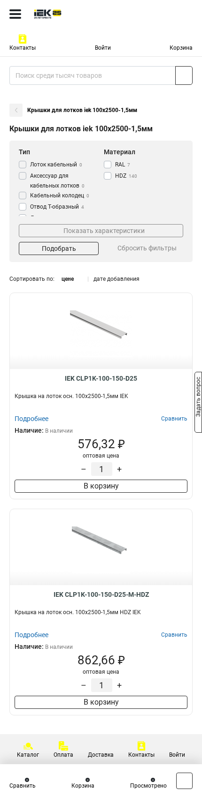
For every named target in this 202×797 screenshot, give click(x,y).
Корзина (181, 48)
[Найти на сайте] (184, 75)
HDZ (126, 176)
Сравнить (22, 785)
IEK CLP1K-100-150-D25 (101, 378)
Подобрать (59, 248)
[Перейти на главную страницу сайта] (70, 14)
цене (68, 279)
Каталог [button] (28, 755)
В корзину (101, 485)
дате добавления (116, 279)
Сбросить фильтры (147, 248)
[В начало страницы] (184, 781)
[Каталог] (15, 14)
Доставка (101, 755)
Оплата (63, 755)
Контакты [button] (22, 48)
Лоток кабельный (56, 164)
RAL (122, 164)
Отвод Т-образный (57, 206)
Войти (103, 48)
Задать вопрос (198, 398)
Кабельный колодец (59, 195)
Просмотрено (148, 785)
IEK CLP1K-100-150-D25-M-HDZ (101, 594)
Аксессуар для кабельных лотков (57, 181)
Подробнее (31, 418)
